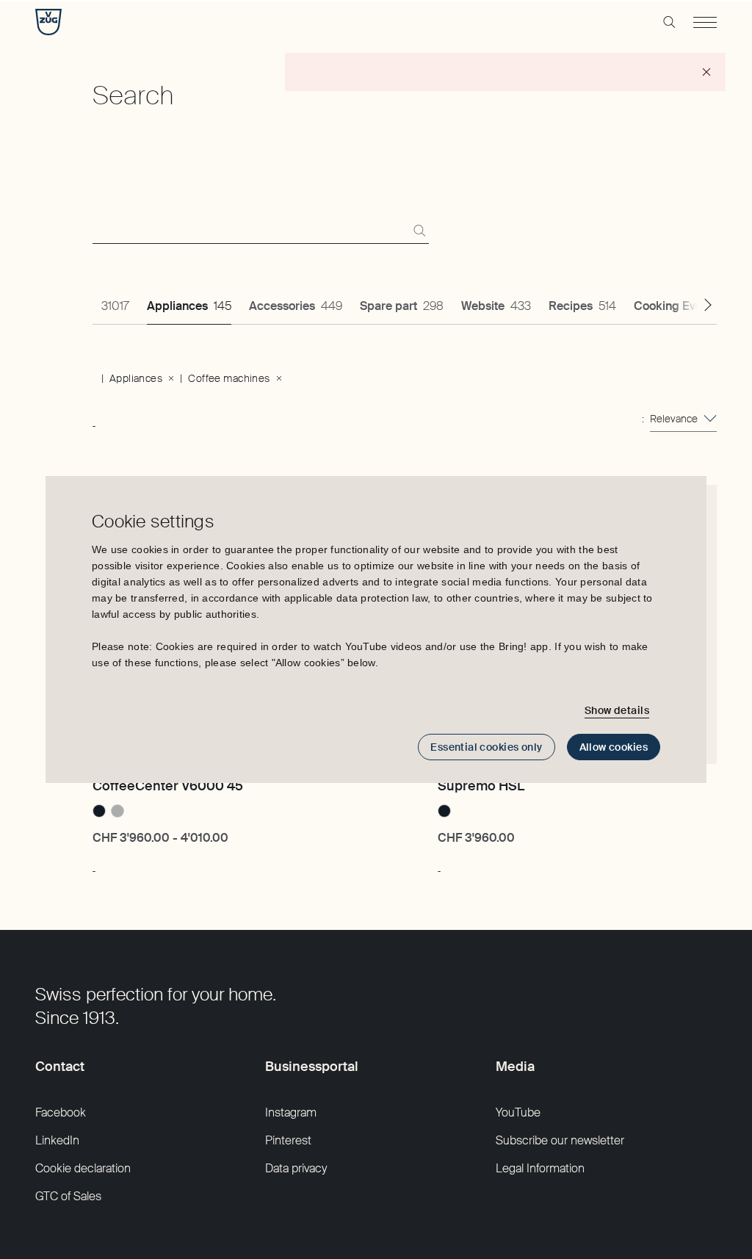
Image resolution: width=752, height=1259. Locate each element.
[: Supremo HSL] (439, 863)
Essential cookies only (486, 747)
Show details (617, 710)
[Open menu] (705, 22)
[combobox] (683, 418)
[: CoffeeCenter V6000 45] (94, 863)
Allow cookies (613, 747)
